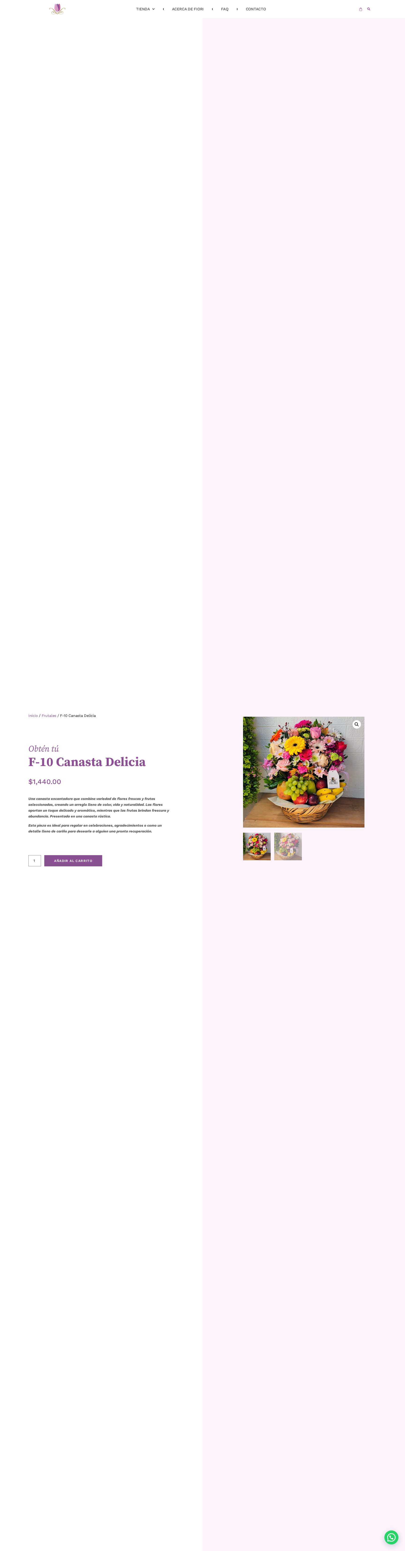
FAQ (224, 9)
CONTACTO (256, 9)
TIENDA (143, 9)
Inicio (33, 715)
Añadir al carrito (73, 861)
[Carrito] (361, 9)
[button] (369, 9)
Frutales (49, 715)
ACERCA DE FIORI (188, 9)
